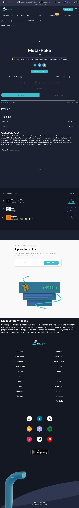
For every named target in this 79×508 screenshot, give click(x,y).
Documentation (20, 361)
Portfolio (59, 401)
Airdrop (59, 366)
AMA (59, 381)
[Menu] (76, 9)
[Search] (76, 15)
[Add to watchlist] (3, 201)
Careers (20, 396)
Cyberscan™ (59, 351)
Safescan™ (59, 356)
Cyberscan (58, 95)
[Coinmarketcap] (49, 419)
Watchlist (59, 396)
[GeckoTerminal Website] (29, 219)
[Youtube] (49, 439)
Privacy (20, 386)
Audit (59, 371)
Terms (19, 381)
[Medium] (49, 429)
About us (19, 391)
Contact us (19, 356)
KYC (59, 376)
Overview (20, 95)
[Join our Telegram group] (39, 439)
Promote (68, 9)
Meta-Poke (10, 25)
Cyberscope (20, 366)
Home (3, 25)
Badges (39, 88)
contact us (18, 150)
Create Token (59, 386)
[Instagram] (29, 439)
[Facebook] (39, 419)
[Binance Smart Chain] (12, 59)
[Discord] (39, 429)
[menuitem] (8, 16)
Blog (19, 376)
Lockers (59, 391)
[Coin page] (35, 201)
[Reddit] (29, 429)
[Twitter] (29, 419)
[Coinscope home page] (6, 9)
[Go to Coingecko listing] (26, 219)
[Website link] (35, 65)
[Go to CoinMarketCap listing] (33, 219)
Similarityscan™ (59, 361)
